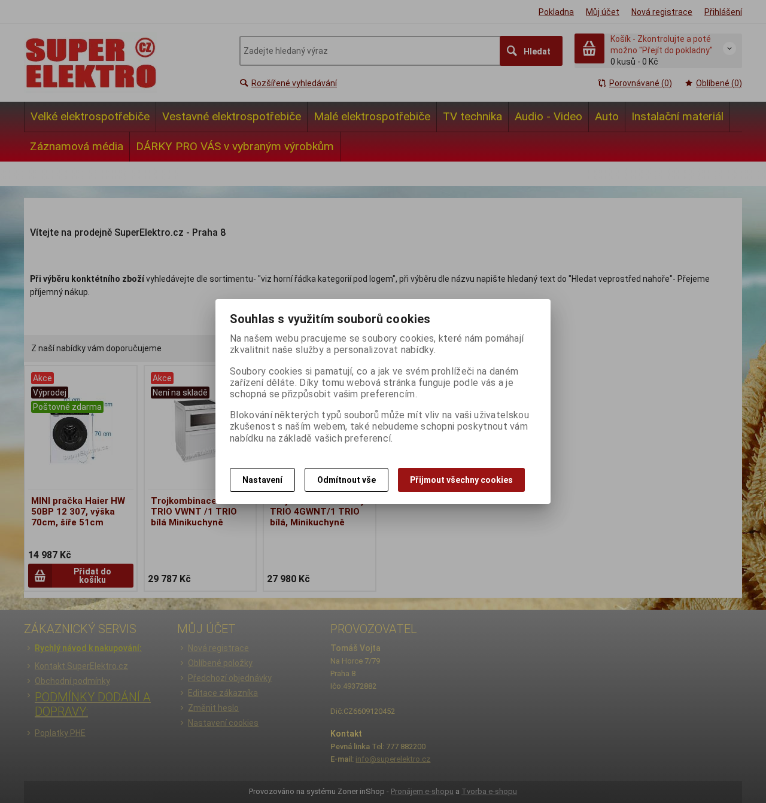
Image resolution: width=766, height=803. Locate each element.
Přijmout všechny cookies (461, 480)
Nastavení (262, 480)
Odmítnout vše (346, 480)
